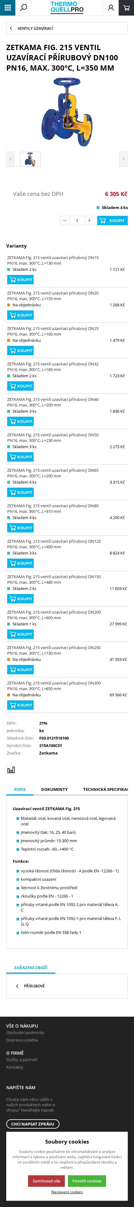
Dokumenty (54, 789)
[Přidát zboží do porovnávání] (11, 770)
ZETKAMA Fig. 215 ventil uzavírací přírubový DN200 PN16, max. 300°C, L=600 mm (54, 614)
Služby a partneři (21, 1059)
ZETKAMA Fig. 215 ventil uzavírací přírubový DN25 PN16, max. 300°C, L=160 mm (52, 331)
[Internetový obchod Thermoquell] (67, 8)
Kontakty (14, 1067)
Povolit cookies (86, 1181)
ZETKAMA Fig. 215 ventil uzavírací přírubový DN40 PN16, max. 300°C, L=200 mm (52, 402)
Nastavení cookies (67, 1191)
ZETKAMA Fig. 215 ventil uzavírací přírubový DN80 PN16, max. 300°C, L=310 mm (52, 508)
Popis (20, 789)
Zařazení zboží (30, 967)
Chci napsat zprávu (32, 1124)
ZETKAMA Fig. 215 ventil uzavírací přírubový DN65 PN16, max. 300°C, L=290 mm (52, 473)
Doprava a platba (22, 1040)
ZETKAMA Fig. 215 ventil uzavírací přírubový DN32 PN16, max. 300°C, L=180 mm (52, 366)
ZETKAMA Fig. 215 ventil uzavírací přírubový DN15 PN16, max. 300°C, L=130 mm (52, 260)
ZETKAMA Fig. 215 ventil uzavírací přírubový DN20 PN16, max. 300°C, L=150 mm (52, 295)
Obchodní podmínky (25, 1032)
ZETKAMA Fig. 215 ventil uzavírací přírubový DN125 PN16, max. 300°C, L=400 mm (54, 544)
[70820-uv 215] (67, 111)
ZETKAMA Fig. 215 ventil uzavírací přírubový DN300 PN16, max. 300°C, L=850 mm (54, 685)
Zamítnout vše (46, 1181)
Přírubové (34, 986)
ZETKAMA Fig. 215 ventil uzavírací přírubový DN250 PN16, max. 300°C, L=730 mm (54, 650)
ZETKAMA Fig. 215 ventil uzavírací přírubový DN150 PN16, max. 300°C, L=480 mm (54, 579)
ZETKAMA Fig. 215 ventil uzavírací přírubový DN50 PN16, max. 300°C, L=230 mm (52, 437)
